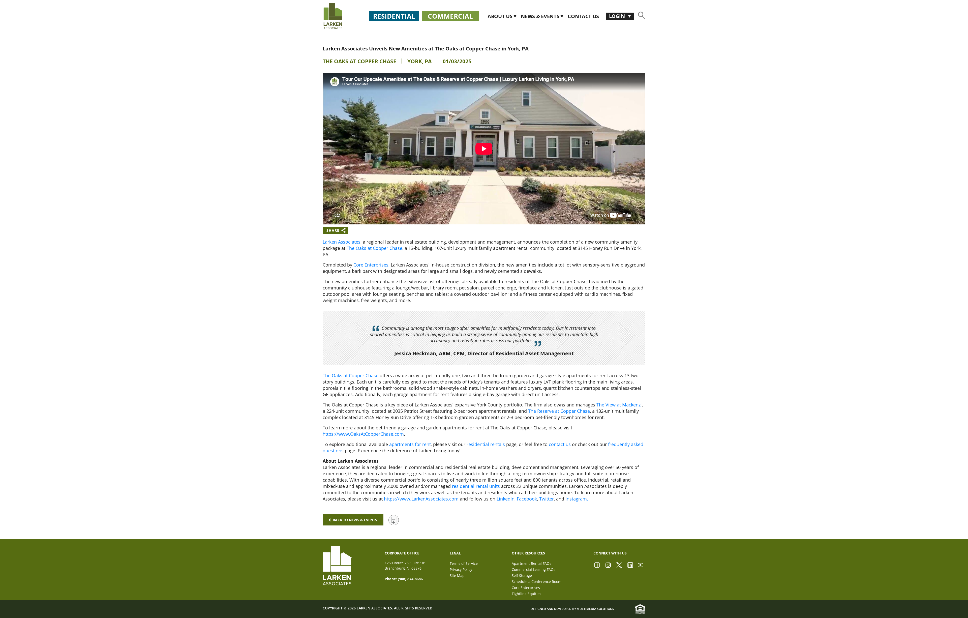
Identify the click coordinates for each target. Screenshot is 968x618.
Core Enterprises (370, 265)
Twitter (546, 499)
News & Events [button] (540, 16)
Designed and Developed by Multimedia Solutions (572, 609)
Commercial (450, 16)
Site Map (457, 575)
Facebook (527, 499)
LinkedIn (506, 499)
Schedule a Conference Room (536, 581)
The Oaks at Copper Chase (359, 61)
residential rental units (476, 486)
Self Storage (522, 575)
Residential (394, 16)
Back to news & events (355, 519)
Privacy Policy (461, 569)
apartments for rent (410, 444)
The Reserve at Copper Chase (559, 411)
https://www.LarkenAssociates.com (421, 499)
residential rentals (486, 444)
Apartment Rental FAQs (531, 563)
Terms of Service (464, 563)
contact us (560, 444)
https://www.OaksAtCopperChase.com (363, 434)
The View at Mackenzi (619, 405)
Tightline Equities (526, 593)
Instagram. (576, 499)
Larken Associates (341, 242)
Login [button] (617, 16)
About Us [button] (500, 16)
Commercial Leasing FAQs (533, 569)
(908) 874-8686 (410, 578)
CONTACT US (583, 16)
